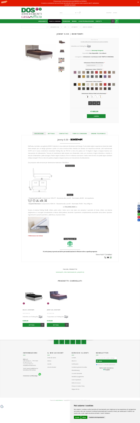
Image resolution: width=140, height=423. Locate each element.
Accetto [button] (77, 417)
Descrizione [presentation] (39, 133)
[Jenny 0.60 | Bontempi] (58, 296)
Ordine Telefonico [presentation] (98, 133)
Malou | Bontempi (28, 310)
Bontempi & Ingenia (97, 50)
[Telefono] (105, 258)
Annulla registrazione (110, 364)
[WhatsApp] (139, 214)
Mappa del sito (75, 389)
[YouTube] (72, 342)
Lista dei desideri (51, 367)
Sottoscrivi (100, 364)
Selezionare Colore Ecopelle (94, 81)
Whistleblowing (75, 370)
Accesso (115, 12)
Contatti (74, 357)
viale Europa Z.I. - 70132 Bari (30, 360)
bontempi (58, 272)
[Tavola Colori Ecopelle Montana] (62, 70)
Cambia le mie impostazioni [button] (96, 417)
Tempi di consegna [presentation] (80, 133)
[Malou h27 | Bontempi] (33, 296)
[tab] (39, 133)
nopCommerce (59, 400)
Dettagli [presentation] (51, 133)
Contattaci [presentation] (63, 133)
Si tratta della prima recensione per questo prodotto (94, 42)
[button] (70, 3)
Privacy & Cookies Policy (78, 386)
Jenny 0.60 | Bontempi (53, 310)
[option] (62, 43)
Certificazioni (75, 364)
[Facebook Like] (139, 206)
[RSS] (83, 342)
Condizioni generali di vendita (79, 367)
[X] (139, 211)
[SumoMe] (139, 220)
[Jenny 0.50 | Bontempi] (62, 42)
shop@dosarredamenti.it (29, 365)
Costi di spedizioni (76, 379)
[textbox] (66, 12)
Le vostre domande (77, 373)
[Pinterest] (67, 342)
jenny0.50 (79, 272)
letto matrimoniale (69, 272)
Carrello (49, 364)
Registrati (108, 12)
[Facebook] (56, 342)
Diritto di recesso (76, 383)
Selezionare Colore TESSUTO (93, 69)
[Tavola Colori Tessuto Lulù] (62, 61)
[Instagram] (78, 342)
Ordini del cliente (51, 357)
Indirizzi (49, 361)
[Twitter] (61, 342)
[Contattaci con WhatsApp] (111, 258)
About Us (74, 361)
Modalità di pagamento (78, 376)
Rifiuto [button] (84, 417)
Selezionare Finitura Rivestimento (94, 62)
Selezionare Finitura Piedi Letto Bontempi (94, 93)
